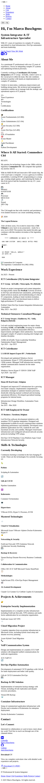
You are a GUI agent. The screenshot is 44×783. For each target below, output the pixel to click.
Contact (8, 19)
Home (8, 6)
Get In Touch (6, 51)
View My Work (17, 51)
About (8, 8)
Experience (10, 12)
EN (3, 23)
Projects (8, 16)
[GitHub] (5, 54)
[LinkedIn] (2, 54)
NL (7, 23)
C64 (7, 10)
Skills (8, 14)
